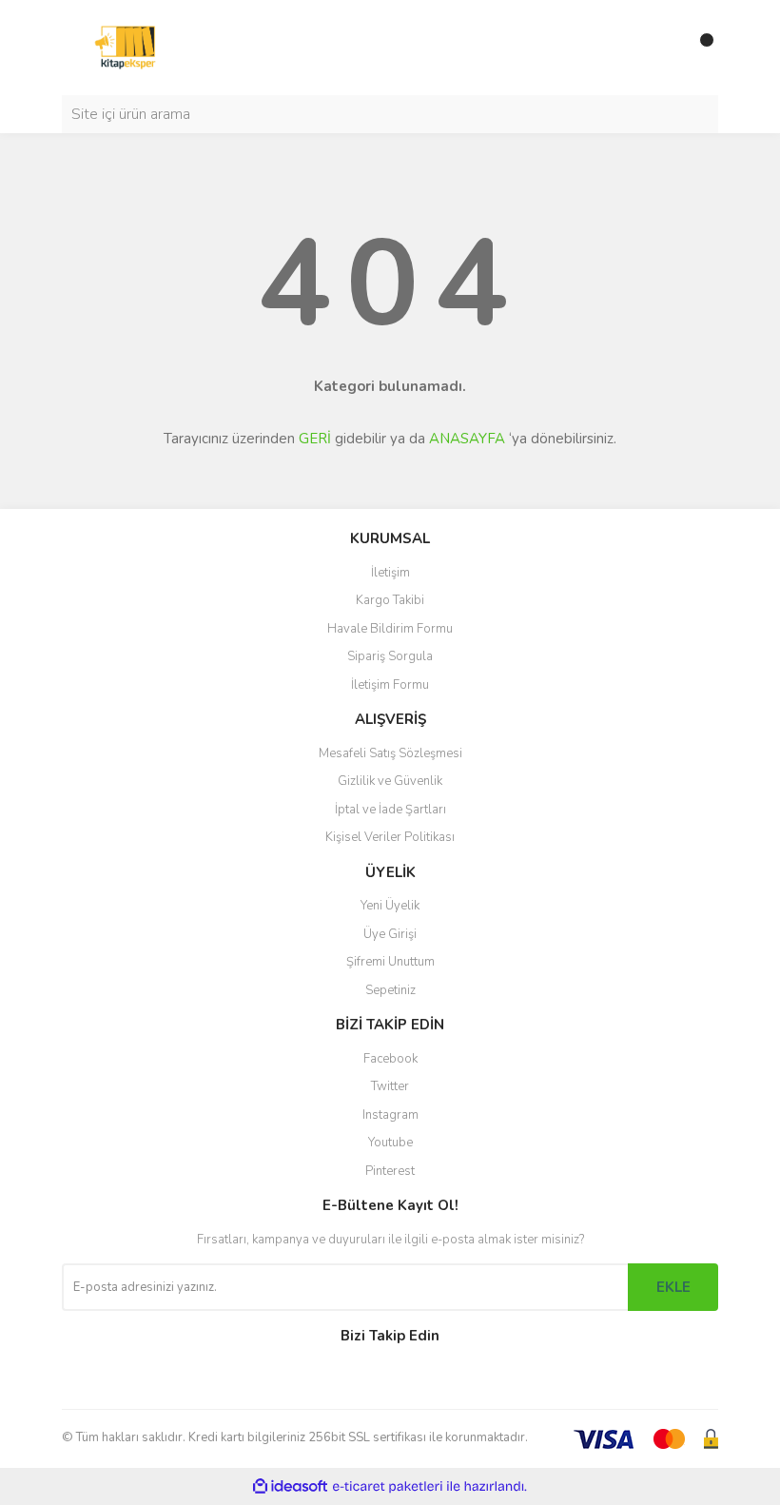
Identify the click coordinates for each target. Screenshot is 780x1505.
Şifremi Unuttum (390, 961)
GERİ (315, 438)
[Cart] (699, 48)
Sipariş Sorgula (390, 656)
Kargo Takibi (390, 600)
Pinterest (390, 1171)
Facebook (390, 1058)
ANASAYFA (467, 438)
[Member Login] (661, 47)
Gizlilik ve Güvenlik (390, 781)
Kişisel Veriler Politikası (390, 837)
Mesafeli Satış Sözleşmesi (390, 753)
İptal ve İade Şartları (390, 809)
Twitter (390, 1086)
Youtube (390, 1142)
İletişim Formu (390, 685)
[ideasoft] (290, 1486)
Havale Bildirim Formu (390, 628)
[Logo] (125, 46)
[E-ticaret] (387, 1486)
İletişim (390, 572)
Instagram (390, 1115)
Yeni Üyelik (390, 905)
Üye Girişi (390, 934)
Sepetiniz (390, 990)
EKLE (673, 1287)
